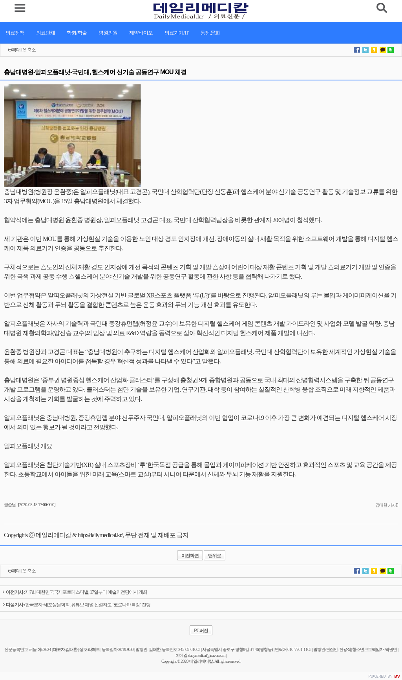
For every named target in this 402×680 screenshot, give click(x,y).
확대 (16, 50)
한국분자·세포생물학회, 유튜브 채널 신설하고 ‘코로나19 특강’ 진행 (78, 604)
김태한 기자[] (386, 505)
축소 (31, 50)
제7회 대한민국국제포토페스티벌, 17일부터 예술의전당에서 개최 (76, 592)
